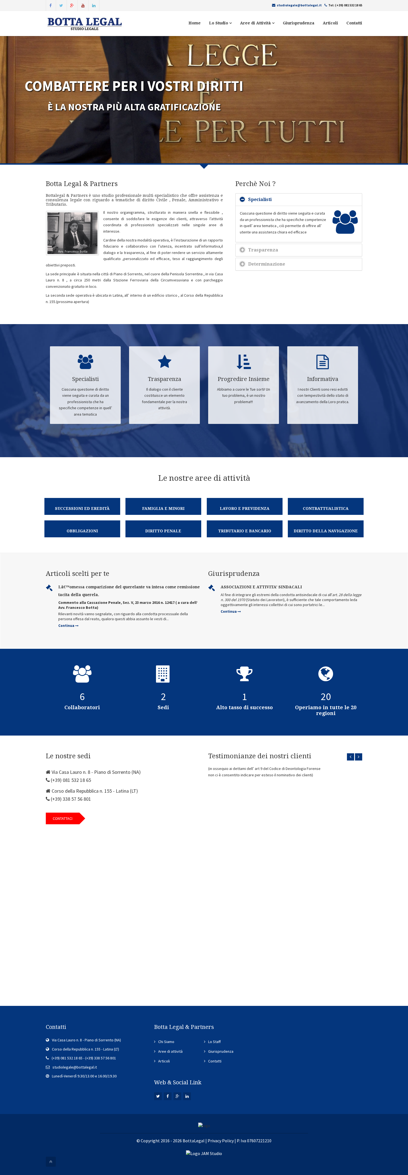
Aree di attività (170, 1051)
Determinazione (266, 264)
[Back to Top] (51, 1162)
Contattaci (62, 818)
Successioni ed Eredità (82, 508)
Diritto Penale (163, 531)
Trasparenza (263, 250)
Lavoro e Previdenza (245, 508)
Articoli (330, 23)
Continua (66, 625)
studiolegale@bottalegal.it (299, 5)
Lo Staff (214, 1041)
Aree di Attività (256, 23)
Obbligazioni (82, 531)
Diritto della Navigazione (326, 531)
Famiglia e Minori (163, 508)
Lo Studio (219, 23)
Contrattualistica (326, 508)
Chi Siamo (166, 1041)
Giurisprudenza (298, 23)
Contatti (354, 23)
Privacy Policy (221, 1140)
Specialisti (260, 199)
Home (194, 23)
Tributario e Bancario (244, 531)
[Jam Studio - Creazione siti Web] (204, 1153)
